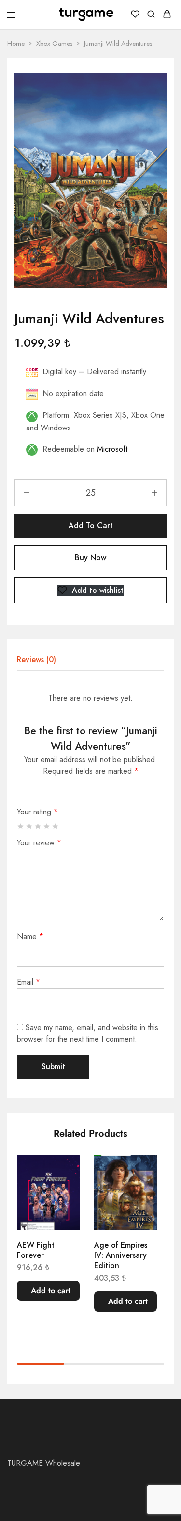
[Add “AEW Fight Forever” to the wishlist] (62, 1171)
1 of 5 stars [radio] (21, 826)
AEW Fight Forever (36, 1250)
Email (28, 982)
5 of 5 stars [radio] (56, 826)
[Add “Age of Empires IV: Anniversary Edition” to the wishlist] (139, 1171)
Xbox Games (54, 43)
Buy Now (90, 557)
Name (30, 936)
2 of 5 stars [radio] (30, 826)
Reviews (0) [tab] (36, 659)
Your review (39, 842)
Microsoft (112, 449)
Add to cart (91, 525)
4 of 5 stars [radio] (47, 826)
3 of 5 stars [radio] (38, 826)
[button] (48, 1291)
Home (16, 43)
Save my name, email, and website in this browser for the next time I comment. (87, 1033)
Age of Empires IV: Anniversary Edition (120, 1255)
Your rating (37, 811)
